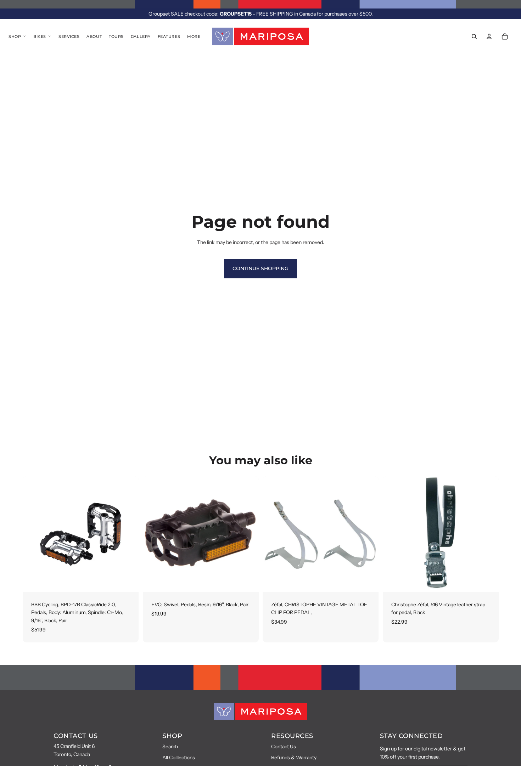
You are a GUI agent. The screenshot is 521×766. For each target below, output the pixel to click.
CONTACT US (75, 736)
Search (170, 746)
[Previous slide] (33, 534)
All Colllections (178, 757)
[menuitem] (193, 36)
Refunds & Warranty (293, 757)
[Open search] (474, 36)
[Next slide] (128, 534)
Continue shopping (260, 268)
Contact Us (283, 746)
